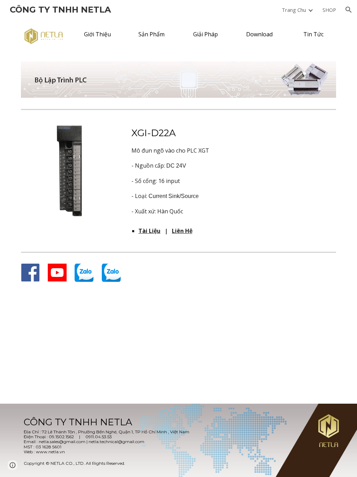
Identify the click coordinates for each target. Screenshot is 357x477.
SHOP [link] (329, 9)
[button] (348, 9)
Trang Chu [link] (294, 9)
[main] (232, 171)
